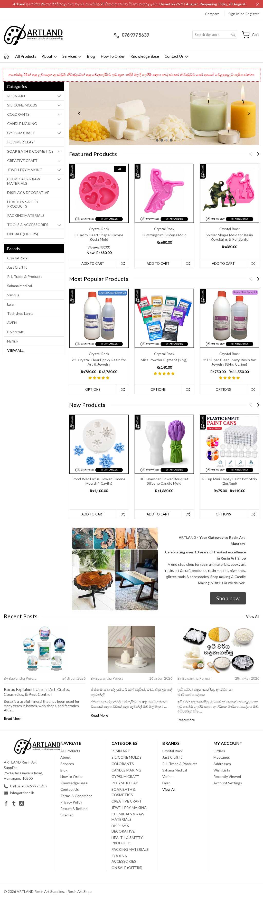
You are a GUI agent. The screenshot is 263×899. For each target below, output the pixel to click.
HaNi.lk (12, 341)
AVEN (12, 322)
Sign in (233, 14)
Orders (219, 751)
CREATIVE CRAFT (22, 160)
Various (13, 295)
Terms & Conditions (76, 796)
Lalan (11, 304)
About (47, 56)
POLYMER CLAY (20, 142)
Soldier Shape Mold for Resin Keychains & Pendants (229, 237)
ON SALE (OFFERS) (22, 234)
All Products (25, 56)
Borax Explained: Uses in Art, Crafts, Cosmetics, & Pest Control (37, 692)
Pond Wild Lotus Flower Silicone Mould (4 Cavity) (99, 481)
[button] (228, 598)
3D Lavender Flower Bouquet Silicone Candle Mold (164, 481)
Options (92, 389)
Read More (12, 718)
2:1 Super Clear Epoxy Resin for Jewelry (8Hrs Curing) (229, 362)
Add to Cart (92, 263)
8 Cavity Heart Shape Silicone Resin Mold (98, 237)
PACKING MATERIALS (25, 215)
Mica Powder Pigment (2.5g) (164, 360)
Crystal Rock (17, 258)
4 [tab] (171, 140)
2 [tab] (162, 140)
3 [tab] (166, 140)
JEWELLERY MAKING (24, 170)
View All (15, 350)
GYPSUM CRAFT (21, 133)
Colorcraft (15, 332)
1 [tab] (157, 140)
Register (252, 14)
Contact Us (174, 56)
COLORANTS (18, 114)
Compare (212, 14)
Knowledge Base (144, 56)
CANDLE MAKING (22, 123)
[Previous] (79, 113)
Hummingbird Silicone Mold (164, 235)
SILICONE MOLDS (22, 105)
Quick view (99, 205)
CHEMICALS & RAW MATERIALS (23, 181)
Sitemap (66, 815)
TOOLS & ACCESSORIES (27, 224)
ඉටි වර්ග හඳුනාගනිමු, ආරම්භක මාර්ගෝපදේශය (204, 692)
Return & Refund (74, 808)
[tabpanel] (164, 113)
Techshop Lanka (20, 313)
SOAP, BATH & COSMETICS (30, 151)
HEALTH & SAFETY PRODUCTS (23, 204)
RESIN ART (16, 96)
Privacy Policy (71, 802)
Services (70, 56)
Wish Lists (221, 770)
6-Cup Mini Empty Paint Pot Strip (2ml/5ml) (229, 481)
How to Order (113, 56)
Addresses (222, 763)
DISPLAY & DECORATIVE (28, 192)
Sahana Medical (19, 286)
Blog (91, 56)
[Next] (249, 113)
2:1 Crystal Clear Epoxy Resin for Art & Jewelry (99, 362)
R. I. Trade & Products (24, 276)
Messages (221, 757)
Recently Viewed (227, 776)
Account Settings (227, 783)
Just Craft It (17, 267)
